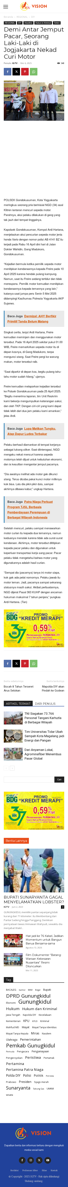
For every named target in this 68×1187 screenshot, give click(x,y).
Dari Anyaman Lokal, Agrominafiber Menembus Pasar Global (43, 754)
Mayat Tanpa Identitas (44, 1027)
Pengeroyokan (14, 1057)
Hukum (12, 1009)
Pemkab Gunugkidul (30, 1045)
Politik (38, 1075)
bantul (22, 990)
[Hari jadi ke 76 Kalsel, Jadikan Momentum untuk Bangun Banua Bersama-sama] (13, 940)
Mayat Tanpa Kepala (17, 1033)
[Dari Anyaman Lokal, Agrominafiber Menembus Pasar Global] (13, 754)
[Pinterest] (25, 71)
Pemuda (10, 1051)
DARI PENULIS (45, 703)
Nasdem (46, 1033)
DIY (33, 16)
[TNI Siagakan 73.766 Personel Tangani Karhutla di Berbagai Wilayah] (13, 717)
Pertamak (49, 1057)
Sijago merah (41, 1082)
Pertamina (15, 1064)
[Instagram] (30, 1160)
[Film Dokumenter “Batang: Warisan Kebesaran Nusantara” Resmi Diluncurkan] (13, 959)
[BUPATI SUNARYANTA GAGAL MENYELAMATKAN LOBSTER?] (34, 870)
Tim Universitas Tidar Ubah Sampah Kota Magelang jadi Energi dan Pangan (44, 736)
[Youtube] (47, 1160)
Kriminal (44, 1021)
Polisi (27, 1075)
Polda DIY (13, 1075)
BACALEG (11, 989)
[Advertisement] (34, 160)
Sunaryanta (18, 1088)
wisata (9, 1094)
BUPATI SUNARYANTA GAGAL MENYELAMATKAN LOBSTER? (34, 899)
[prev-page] (6, 768)
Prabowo (11, 1082)
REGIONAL (22, 16)
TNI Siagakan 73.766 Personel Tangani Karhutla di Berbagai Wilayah (43, 718)
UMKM (50, 1088)
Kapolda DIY (29, 1014)
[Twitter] (39, 1160)
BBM (30, 990)
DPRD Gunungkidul (28, 996)
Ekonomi (11, 1002)
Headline (28, 23)
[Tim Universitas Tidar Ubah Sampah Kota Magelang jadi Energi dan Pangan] (13, 736)
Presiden (25, 1082)
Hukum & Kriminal (43, 23)
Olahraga (11, 1039)
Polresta (50, 1076)
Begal (37, 990)
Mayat (25, 1027)
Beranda (8, 16)
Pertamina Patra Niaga (24, 1070)
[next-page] (12, 768)
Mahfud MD (12, 1027)
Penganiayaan (40, 1051)
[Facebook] (7, 71)
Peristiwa (33, 1057)
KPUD (35, 1021)
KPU (26, 1021)
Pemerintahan (30, 1039)
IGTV (14, 63)
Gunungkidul (34, 1002)
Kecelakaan (45, 1014)
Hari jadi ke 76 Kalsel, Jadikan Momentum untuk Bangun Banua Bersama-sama (44, 939)
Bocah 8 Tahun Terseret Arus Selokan (18, 688)
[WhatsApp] (33, 71)
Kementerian (13, 1021)
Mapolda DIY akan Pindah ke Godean (53, 688)
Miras (35, 1033)
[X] (16, 71)
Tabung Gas (38, 1088)
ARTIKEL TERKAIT (18, 703)
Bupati (47, 989)
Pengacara (23, 1051)
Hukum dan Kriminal (39, 1009)
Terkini (57, 23)
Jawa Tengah (13, 1014)
